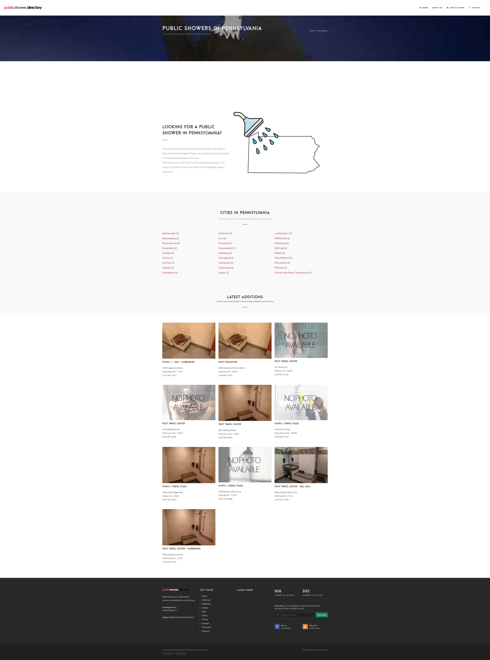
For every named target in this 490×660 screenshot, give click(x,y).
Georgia (205, 623)
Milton (278, 252)
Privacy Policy (180, 653)
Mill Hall (279, 248)
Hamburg (223, 252)
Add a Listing (456, 8)
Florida (205, 619)
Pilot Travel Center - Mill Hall (292, 486)
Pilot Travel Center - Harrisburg (181, 548)
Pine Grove (281, 262)
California (206, 600)
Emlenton (223, 233)
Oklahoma (206, 604)
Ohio (204, 611)
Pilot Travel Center (286, 361)
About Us (437, 8)
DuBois (166, 267)
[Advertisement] (245, 90)
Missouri (205, 631)
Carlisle (166, 252)
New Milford (282, 257)
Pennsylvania (322, 31)
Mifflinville (281, 238)
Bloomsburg (168, 238)
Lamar (221, 272)
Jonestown (224, 267)
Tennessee (206, 627)
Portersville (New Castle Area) (291, 272)
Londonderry (282, 233)
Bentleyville (169, 233)
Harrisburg (224, 257)
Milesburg (280, 243)
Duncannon (168, 272)
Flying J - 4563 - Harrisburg (178, 362)
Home (311, 31)
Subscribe (321, 615)
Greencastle (225, 248)
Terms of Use (167, 653)
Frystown (223, 243)
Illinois (205, 615)
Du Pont (166, 262)
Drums (166, 257)
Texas (204, 596)
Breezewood (169, 243)
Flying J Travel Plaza (287, 423)
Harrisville (224, 262)
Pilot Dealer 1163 (227, 362)
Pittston (279, 267)
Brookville (168, 248)
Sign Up (475, 8)
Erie (220, 238)
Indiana (205, 608)
